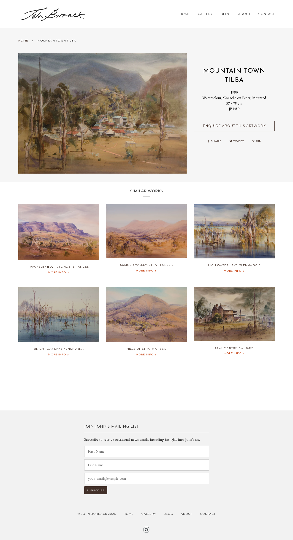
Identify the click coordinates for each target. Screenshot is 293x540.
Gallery (205, 14)
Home (184, 14)
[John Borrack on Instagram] (147, 531)
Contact (266, 14)
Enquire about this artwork (234, 126)
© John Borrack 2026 (96, 513)
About (244, 14)
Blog (226, 14)
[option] (102, 113)
